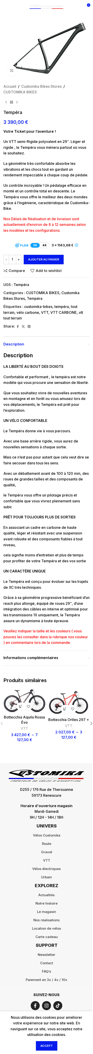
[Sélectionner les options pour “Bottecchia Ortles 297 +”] (65, 709)
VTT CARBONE (63, 312)
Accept (46, 1045)
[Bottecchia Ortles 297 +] (69, 701)
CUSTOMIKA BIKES (20, 92)
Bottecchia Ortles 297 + (68, 719)
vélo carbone (27, 312)
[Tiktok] (57, 1005)
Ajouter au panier (43, 259)
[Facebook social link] (17, 327)
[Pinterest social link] (29, 327)
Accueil (9, 86)
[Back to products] (11, 102)
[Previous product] (6, 102)
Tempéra (34, 298)
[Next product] (17, 102)
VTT (44, 312)
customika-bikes (38, 306)
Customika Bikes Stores (41, 86)
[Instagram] (46, 1005)
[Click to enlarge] (12, 71)
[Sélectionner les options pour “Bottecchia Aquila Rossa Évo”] (20, 706)
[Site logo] (46, 6)
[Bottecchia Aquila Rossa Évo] (24, 700)
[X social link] (23, 327)
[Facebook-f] (35, 1005)
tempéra (61, 306)
